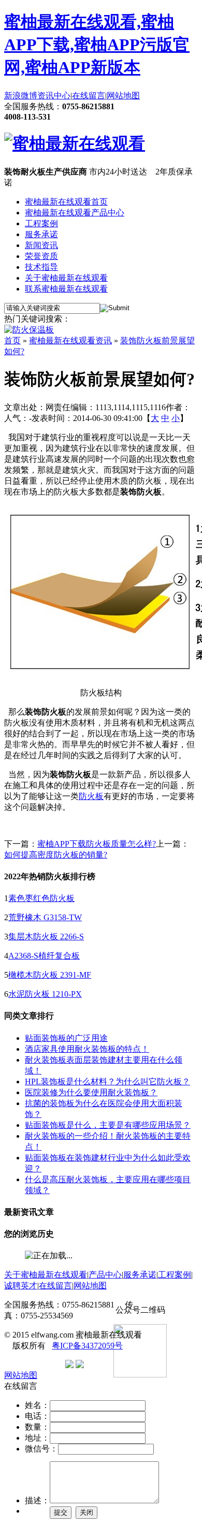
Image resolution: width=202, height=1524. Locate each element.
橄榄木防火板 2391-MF (49, 974)
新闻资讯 (41, 245)
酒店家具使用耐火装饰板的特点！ (87, 1048)
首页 (12, 340)
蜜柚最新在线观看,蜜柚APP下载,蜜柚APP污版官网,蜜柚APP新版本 (97, 44)
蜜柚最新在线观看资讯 (70, 340)
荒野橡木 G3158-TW (45, 917)
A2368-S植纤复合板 (44, 955)
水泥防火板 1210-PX (45, 994)
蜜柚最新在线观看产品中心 (74, 212)
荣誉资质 (41, 256)
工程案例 (41, 223)
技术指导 (41, 267)
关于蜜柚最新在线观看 (66, 277)
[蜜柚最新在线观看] (74, 143)
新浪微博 (20, 95)
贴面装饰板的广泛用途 (66, 1038)
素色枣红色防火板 (41, 898)
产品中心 (105, 1274)
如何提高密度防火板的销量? (55, 854)
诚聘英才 (20, 1285)
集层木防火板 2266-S (46, 936)
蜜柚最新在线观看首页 (66, 201)
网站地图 (123, 95)
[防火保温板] (29, 329)
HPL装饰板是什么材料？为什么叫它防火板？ (107, 1081)
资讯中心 (53, 95)
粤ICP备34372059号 (87, 1345)
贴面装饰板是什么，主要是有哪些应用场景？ (108, 1125)
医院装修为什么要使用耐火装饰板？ (91, 1092)
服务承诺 (41, 234)
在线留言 (88, 95)
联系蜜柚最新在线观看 (66, 288)
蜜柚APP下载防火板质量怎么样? (96, 843)
